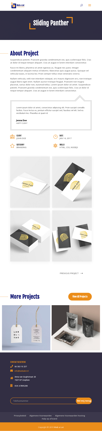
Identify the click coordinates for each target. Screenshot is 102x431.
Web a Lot (59, 427)
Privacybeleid (20, 415)
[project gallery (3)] (30, 261)
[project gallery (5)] (72, 261)
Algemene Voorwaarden (40, 415)
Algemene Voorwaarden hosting (70, 415)
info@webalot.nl (22, 371)
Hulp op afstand (49, 418)
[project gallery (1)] (30, 207)
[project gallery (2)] (72, 207)
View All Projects (80, 296)
